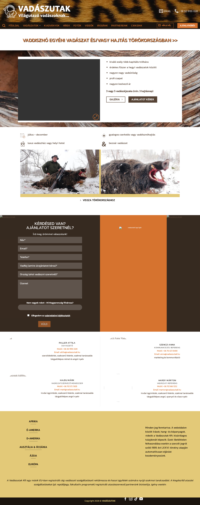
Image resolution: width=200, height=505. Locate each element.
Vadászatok (31, 25)
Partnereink (119, 25)
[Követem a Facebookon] (125, 499)
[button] (165, 25)
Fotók (77, 25)
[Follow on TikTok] (136, 499)
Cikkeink (136, 25)
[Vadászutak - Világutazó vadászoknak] (36, 11)
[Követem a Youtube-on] (141, 499)
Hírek (66, 25)
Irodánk (102, 25)
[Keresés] (3, 25)
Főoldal (14, 25)
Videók (89, 25)
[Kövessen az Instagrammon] (130, 499)
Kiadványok (52, 25)
